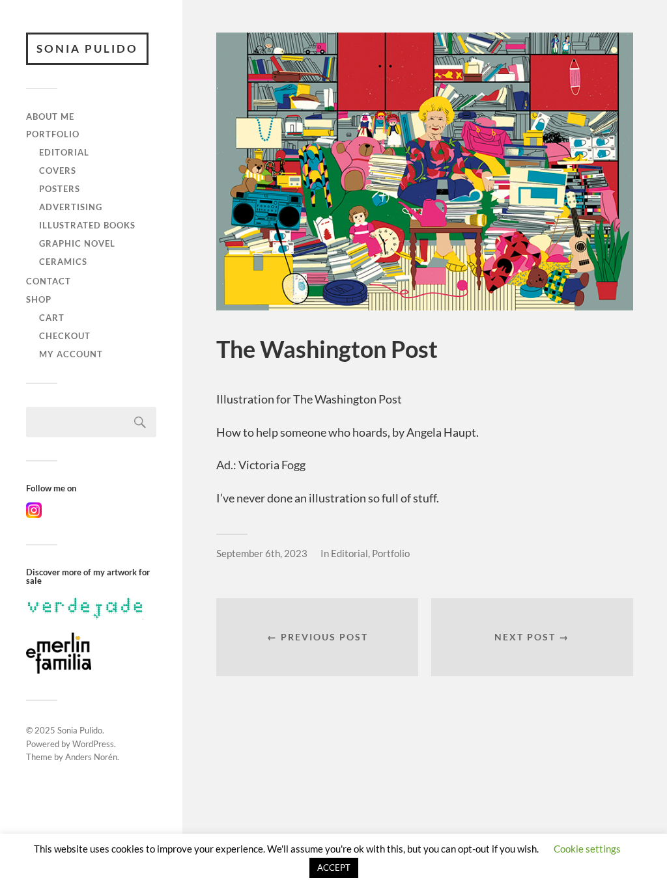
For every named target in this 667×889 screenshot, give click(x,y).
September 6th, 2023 (261, 553)
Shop (38, 299)
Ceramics (63, 261)
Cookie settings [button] (587, 849)
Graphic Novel (77, 243)
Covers (57, 170)
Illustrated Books (87, 225)
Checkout (65, 336)
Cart (51, 317)
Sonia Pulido (87, 48)
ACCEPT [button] (333, 867)
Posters (59, 189)
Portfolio (52, 134)
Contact (48, 281)
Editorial (64, 152)
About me (50, 116)
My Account (71, 354)
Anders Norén (91, 757)
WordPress (93, 744)
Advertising (70, 207)
